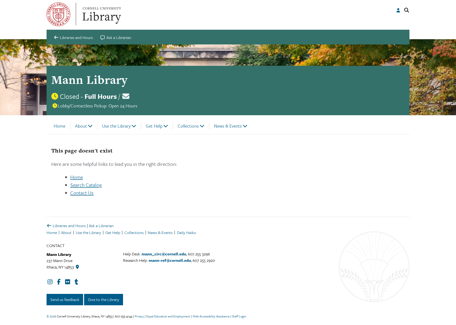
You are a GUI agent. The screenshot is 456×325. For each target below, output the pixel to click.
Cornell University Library (101, 14)
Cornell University (58, 14)
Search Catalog (86, 184)
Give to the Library (103, 299)
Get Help (154, 126)
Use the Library (116, 126)
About (81, 126)
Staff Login (239, 316)
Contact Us (82, 192)
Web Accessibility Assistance (211, 316)
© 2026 (51, 316)
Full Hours (101, 96)
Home (59, 126)
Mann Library (89, 80)
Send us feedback (64, 299)
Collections (188, 126)
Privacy (139, 316)
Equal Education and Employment (168, 316)
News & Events (228, 126)
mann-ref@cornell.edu (170, 260)
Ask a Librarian (101, 226)
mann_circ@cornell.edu (164, 254)
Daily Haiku (186, 232)
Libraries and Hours (69, 226)
